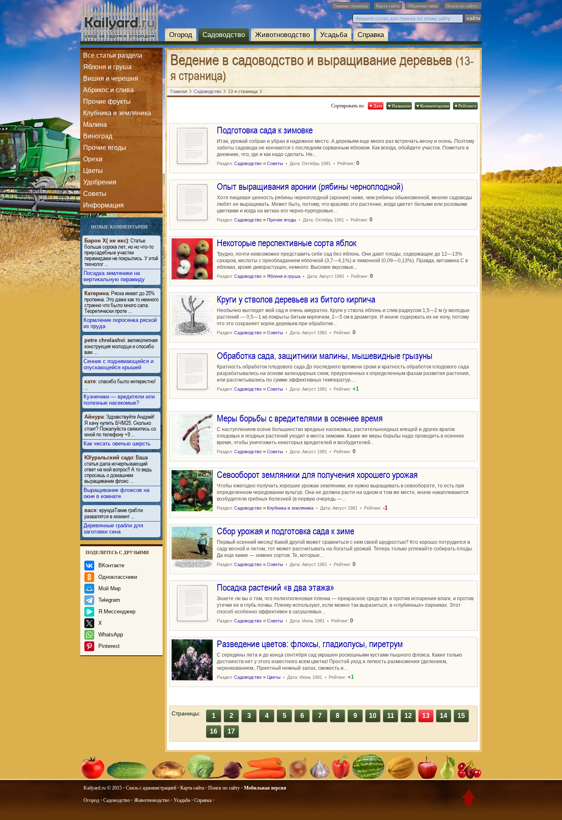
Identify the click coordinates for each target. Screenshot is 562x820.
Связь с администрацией (151, 788)
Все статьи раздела (112, 55)
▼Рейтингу (465, 105)
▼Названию (399, 105)
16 (213, 731)
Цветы (93, 170)
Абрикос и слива (108, 89)
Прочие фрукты (107, 101)
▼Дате (376, 105)
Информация (103, 205)
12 (408, 715)
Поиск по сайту (224, 788)
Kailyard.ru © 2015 (103, 788)
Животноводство (282, 35)
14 (443, 715)
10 (372, 715)
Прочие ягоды (104, 147)
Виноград (97, 136)
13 (426, 715)
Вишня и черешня (110, 78)
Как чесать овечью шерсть (117, 443)
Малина (95, 124)
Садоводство (223, 35)
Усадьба (333, 35)
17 (231, 731)
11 (390, 715)
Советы (95, 193)
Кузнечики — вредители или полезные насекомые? (119, 400)
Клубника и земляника (117, 112)
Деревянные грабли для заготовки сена (113, 528)
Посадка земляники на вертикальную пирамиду (114, 276)
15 (461, 715)
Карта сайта (387, 5)
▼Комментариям (432, 105)
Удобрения (99, 182)
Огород (180, 35)
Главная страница (351, 5)
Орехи (92, 159)
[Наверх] (468, 799)
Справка (371, 35)
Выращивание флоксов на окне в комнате (116, 493)
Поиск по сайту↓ (462, 5)
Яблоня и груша (107, 66)
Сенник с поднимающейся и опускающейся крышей (118, 364)
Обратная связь (423, 5)
